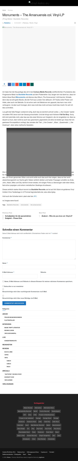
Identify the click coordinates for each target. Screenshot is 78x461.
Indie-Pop (47, 421)
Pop (33, 428)
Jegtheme (41, 457)
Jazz (27, 425)
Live (4, 337)
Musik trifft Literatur (12, 327)
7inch (8, 366)
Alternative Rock (49, 408)
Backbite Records (13, 205)
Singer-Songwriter (44, 435)
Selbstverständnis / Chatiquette (11, 454)
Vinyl (35, 23)
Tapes (6, 355)
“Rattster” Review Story (13, 374)
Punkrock (41, 432)
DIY (25, 415)
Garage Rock (47, 418)
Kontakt (51, 452)
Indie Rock (56, 421)
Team (29, 454)
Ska (54, 435)
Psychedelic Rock (24, 432)
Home (4, 10)
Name (5, 263)
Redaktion (7, 23)
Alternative (38, 408)
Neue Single (21, 428)
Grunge (56, 418)
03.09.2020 (17, 23)
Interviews (6, 324)
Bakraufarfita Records (24, 411)
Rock (57, 432)
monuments (24, 205)
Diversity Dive (9, 377)
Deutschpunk (56, 411)
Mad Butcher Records (37, 425)
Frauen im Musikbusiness (13, 317)
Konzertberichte (10, 341)
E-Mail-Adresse (8, 272)
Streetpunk (26, 439)
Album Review (28, 408)
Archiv (5, 314)
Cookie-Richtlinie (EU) (8, 452)
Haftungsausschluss (33, 452)
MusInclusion (9, 330)
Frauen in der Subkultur (26, 418)
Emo (30, 415)
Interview (20, 425)
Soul (59, 435)
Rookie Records (32, 435)
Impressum (44, 452)
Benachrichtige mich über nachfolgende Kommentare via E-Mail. (24, 292)
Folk (35, 415)
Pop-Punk (39, 428)
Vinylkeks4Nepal (10, 333)
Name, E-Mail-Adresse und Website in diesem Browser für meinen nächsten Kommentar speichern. (38, 281)
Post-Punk (48, 428)
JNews (9, 457)
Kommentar (7, 238)
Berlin (35, 411)
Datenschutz (21, 452)
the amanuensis (36, 205)
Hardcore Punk (31, 421)
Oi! (28, 428)
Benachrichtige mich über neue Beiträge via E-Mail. (20, 298)
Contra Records (44, 411)
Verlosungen (7, 384)
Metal (48, 425)
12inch (31, 23)
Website (43, 272)
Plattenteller (9, 320)
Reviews (10, 10)
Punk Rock (49, 432)
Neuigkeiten (7, 345)
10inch (8, 361)
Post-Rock (57, 428)
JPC (35, 196)
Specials (5, 371)
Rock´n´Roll (20, 435)
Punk (33, 432)
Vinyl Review (41, 439)
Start (24, 454)
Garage (38, 418)
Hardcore (21, 421)
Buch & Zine (8, 352)
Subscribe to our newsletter (13, 286)
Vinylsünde (8, 380)
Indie (40, 421)
